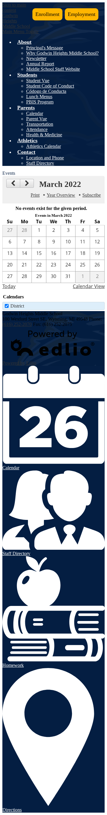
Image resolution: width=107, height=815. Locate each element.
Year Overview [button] (61, 195)
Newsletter (36, 58)
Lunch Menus (39, 96)
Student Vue (37, 80)
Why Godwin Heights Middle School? (62, 53)
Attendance (37, 129)
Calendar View (89, 286)
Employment (81, 14)
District (17, 305)
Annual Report (40, 63)
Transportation (39, 124)
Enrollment (47, 14)
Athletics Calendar (43, 146)
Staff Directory (40, 163)
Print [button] (35, 195)
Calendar (34, 113)
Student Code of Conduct (50, 85)
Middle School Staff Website (53, 69)
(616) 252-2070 (17, 324)
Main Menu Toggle (20, 31)
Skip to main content (14, 7)
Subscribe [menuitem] (91, 195)
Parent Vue (36, 118)
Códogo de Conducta (46, 91)
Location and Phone (45, 157)
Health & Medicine (44, 134)
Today (8, 286)
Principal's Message (44, 47)
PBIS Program (40, 101)
